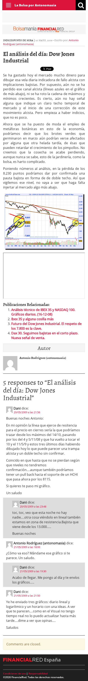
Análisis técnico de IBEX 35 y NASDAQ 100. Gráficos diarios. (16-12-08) (43, 312)
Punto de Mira (23, 40)
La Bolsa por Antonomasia (35, 5)
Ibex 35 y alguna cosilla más (32, 319)
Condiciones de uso (14, 673)
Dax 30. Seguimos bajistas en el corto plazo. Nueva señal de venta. (44, 335)
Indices (8, 40)
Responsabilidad (37, 673)
